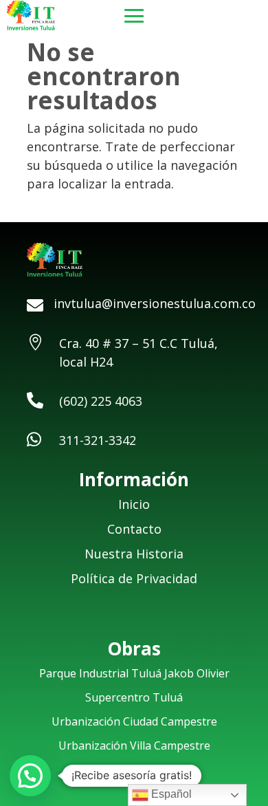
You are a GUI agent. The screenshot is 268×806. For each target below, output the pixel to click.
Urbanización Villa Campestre (134, 745)
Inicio (134, 504)
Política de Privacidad (134, 578)
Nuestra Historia (134, 553)
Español (170, 794)
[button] (30, 775)
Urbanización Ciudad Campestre (134, 721)
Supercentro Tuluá (134, 697)
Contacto (134, 529)
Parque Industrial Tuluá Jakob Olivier (134, 673)
